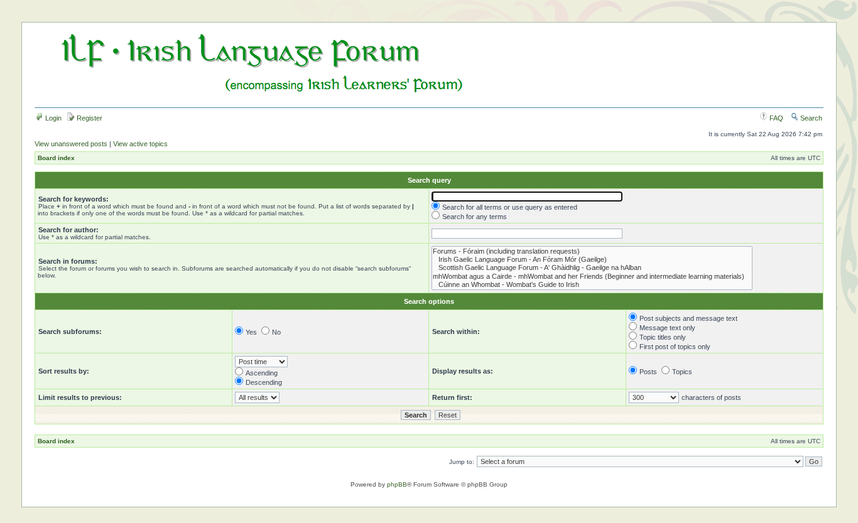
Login (52, 118)
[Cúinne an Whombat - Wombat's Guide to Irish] (592, 285)
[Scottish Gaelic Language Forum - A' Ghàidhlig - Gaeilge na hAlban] (592, 268)
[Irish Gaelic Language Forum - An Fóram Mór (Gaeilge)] (592, 260)
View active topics (140, 144)
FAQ (775, 118)
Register (88, 118)
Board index (56, 157)
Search (810, 118)
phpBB (397, 484)
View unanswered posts (71, 144)
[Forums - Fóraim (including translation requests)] (592, 251)
